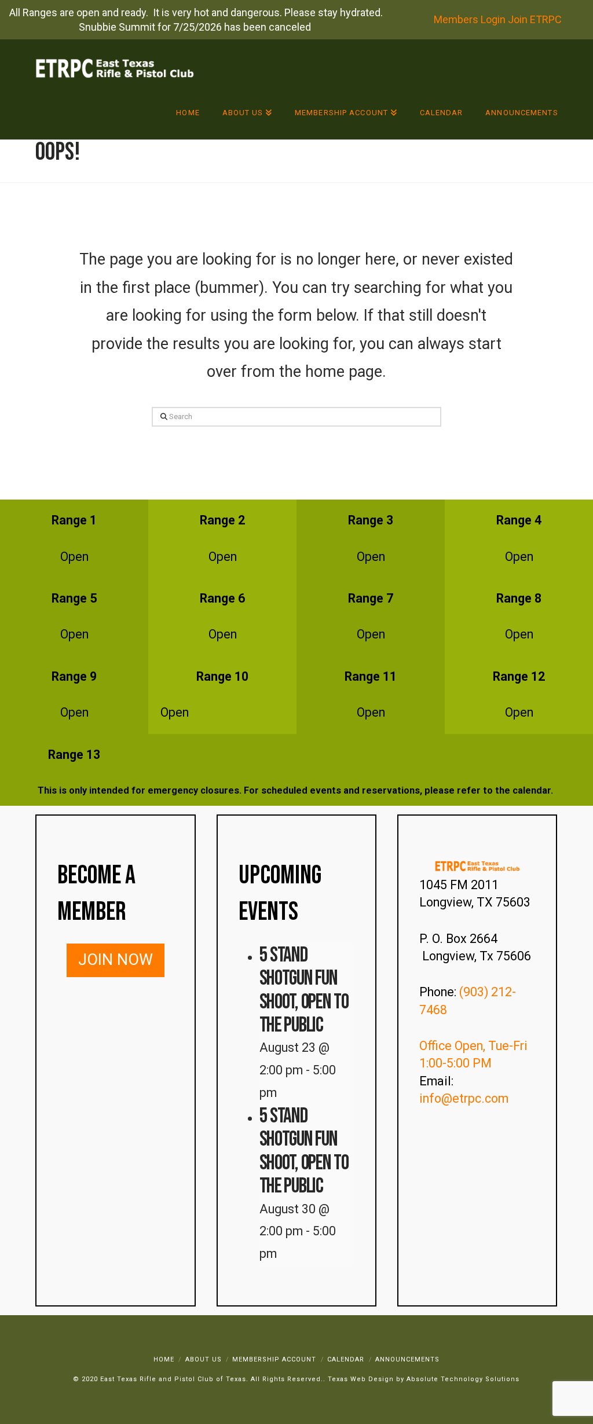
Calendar (345, 1359)
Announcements (407, 1359)
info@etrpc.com (465, 1098)
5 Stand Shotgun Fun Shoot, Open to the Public (304, 990)
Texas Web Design (361, 1379)
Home (163, 1359)
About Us (203, 1359)
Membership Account (274, 1359)
